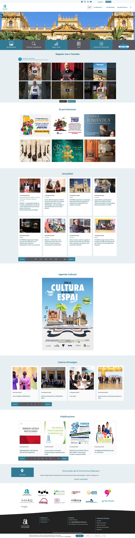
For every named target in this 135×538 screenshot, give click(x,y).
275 (41, 259)
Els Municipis (111, 7)
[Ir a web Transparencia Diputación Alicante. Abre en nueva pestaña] (33, 45)
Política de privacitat (101, 523)
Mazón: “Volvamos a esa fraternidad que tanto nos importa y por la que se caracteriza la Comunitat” (53, 242)
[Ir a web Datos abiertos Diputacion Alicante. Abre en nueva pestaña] (123, 45)
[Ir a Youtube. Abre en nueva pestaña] (91, 1)
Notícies (34, 199)
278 (56, 259)
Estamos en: (44, 518)
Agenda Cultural (67, 274)
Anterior (22, 259)
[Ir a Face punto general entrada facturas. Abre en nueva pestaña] (79, 45)
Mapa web (99, 529)
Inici (89, 7)
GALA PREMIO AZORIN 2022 (21, 396)
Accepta (79, 535)
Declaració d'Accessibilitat (103, 527)
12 (50, 458)
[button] (131, 7)
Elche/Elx (28, 199)
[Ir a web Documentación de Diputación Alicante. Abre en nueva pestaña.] (56, 45)
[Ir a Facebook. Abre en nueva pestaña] (82, 1)
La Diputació (98, 7)
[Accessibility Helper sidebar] (1, 15)
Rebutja (88, 535)
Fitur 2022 (73, 396)
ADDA (96, 237)
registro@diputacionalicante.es (79, 522)
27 (58, 458)
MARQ (71, 197)
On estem (22, 475)
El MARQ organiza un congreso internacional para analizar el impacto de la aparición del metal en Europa (80, 202)
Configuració (97, 535)
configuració (68, 536)
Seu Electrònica (122, 7)
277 (51, 259)
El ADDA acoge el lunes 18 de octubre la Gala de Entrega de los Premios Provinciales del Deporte (104, 242)
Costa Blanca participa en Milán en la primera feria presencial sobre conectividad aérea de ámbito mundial (105, 202)
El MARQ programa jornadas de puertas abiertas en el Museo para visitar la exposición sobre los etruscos (30, 242)
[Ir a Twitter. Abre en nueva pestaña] (85, 1)
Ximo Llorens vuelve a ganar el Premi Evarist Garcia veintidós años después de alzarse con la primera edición (80, 242)
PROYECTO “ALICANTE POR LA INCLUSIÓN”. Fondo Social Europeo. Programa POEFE (79, 452)
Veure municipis (81, 479)
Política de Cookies (101, 525)
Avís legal (99, 520)
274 (36, 259)
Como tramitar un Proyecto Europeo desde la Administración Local (55, 452)
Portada (22, 200)
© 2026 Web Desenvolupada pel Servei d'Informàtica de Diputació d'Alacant (67, 532)
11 (46, 458)
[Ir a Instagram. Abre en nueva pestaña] (88, 1)
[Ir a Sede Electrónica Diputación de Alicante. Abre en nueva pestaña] (11, 45)
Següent (71, 259)
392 (65, 259)
